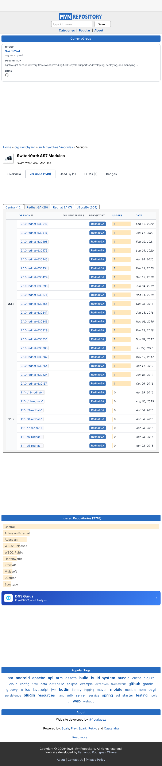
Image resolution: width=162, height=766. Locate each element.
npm (143, 689)
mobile (116, 689)
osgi (152, 689)
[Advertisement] (81, 5)
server (81, 695)
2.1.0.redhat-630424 (34, 277)
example (87, 684)
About (98, 30)
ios (28, 689)
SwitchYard (12, 51)
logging (89, 689)
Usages (117, 215)
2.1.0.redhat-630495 (34, 241)
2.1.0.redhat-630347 (34, 312)
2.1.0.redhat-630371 (34, 295)
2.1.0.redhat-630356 (34, 303)
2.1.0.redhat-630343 (34, 321)
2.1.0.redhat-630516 (34, 224)
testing (142, 695)
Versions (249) (40, 174)
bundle (124, 678)
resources (47, 695)
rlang (61, 695)
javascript (41, 689)
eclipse (72, 684)
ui (69, 701)
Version (24, 215)
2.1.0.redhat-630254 (34, 365)
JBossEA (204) (87, 207)
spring (108, 695)
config (25, 684)
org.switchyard (25, 147)
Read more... (81, 737)
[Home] (81, 19)
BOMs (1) (91, 174)
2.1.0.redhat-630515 (34, 232)
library (77, 690)
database (57, 684)
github (134, 684)
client (137, 678)
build (84, 678)
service (94, 695)
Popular (84, 30)
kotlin (64, 689)
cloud (13, 684)
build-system (103, 678)
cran (35, 684)
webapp (88, 701)
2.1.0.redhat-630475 (34, 250)
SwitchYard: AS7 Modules (41, 155)
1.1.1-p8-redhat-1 (31, 419)
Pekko (92, 728)
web (77, 701)
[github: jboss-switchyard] (6, 75)
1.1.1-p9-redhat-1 (31, 410)
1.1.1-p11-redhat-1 (32, 401)
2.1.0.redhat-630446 (34, 259)
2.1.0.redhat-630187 (34, 383)
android (23, 678)
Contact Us (75, 759)
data (44, 684)
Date (139, 215)
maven (102, 689)
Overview (14, 174)
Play (74, 728)
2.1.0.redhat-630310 (34, 339)
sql (118, 695)
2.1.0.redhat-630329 (34, 330)
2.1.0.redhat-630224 (34, 374)
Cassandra (111, 728)
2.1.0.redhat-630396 (34, 286)
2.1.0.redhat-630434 (34, 268)
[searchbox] (71, 24)
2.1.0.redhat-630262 (34, 357)
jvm (54, 690)
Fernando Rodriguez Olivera (97, 752)
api (51, 678)
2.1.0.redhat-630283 (34, 348)
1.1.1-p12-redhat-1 (32, 392)
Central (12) (13, 207)
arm (60, 678)
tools (153, 695)
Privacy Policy (95, 759)
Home (7, 147)
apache (39, 678)
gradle (148, 684)
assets (71, 678)
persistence (13, 695)
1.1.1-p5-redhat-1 (31, 445)
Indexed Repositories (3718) (81, 518)
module (131, 690)
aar (11, 678)
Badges (111, 174)
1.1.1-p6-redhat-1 (31, 436)
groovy (12, 689)
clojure (149, 678)
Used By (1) (68, 174)
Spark (82, 728)
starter (128, 695)
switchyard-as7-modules (56, 147)
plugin (30, 695)
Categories (67, 30)
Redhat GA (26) (37, 207)
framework (119, 684)
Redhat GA (97, 223)
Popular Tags (81, 670)
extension (102, 684)
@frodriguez (97, 719)
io (22, 689)
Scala (65, 728)
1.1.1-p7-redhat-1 (31, 428)
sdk (70, 695)
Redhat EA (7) (62, 207)
